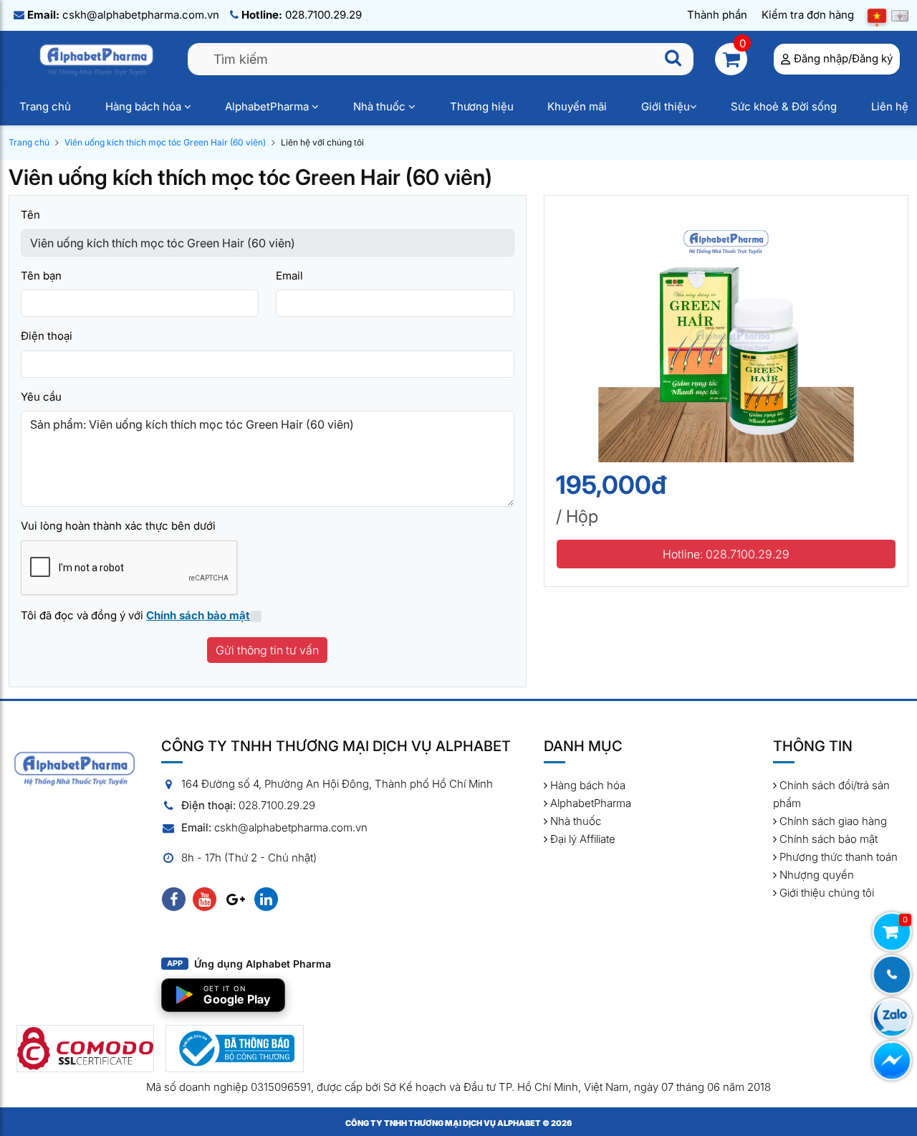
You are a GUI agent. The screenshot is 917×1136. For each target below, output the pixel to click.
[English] (899, 15)
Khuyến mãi (577, 106)
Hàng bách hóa (144, 106)
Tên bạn (41, 275)
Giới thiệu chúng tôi (825, 892)
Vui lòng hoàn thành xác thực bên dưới (118, 526)
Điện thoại (46, 336)
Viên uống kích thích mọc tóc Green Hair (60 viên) (165, 142)
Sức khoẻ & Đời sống (784, 106)
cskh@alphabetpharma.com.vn (123, 15)
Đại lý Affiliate (581, 839)
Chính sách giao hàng (832, 821)
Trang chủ (45, 106)
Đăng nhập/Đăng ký (843, 58)
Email (289, 275)
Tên (30, 214)
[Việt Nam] (876, 15)
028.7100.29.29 (301, 15)
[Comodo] (85, 1048)
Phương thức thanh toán (837, 857)
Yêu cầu (41, 397)
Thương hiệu (482, 106)
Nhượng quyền (815, 875)
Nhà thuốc (380, 106)
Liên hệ (889, 106)
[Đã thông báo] (234, 1048)
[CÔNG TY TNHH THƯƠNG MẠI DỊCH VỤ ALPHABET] (98, 58)
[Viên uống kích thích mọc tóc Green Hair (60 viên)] (726, 333)
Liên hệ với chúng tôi (322, 142)
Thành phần (717, 15)
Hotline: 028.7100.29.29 (726, 554)
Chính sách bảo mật (827, 839)
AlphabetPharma (268, 106)
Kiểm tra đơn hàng (808, 15)
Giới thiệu (665, 106)
